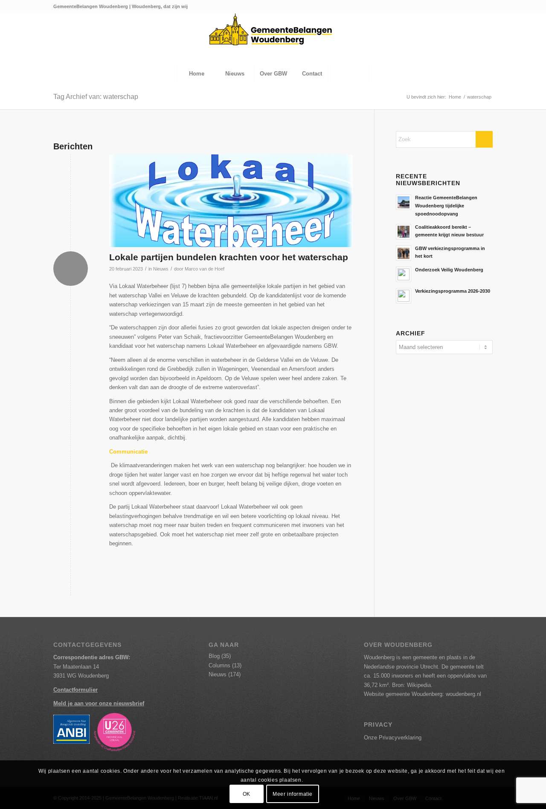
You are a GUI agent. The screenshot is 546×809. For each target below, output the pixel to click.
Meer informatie (293, 794)
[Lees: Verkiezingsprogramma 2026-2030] (403, 295)
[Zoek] (350, 73)
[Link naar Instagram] (486, 6)
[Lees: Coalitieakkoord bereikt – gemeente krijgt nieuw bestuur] (403, 231)
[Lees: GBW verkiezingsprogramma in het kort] (403, 253)
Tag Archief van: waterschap (95, 96)
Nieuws (160, 268)
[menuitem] (196, 73)
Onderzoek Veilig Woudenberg (449, 269)
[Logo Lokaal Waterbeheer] (231, 200)
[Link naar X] (460, 6)
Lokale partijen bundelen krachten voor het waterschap (228, 257)
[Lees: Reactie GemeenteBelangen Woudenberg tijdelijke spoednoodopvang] (403, 202)
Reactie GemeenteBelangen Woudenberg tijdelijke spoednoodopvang (446, 205)
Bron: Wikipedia (411, 685)
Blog (214, 656)
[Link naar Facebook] (473, 6)
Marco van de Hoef (204, 268)
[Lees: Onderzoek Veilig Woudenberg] (403, 274)
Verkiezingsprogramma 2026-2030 (452, 291)
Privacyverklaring (400, 737)
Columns (219, 665)
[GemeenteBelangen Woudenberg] (273, 38)
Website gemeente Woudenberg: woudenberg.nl (422, 694)
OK (246, 794)
